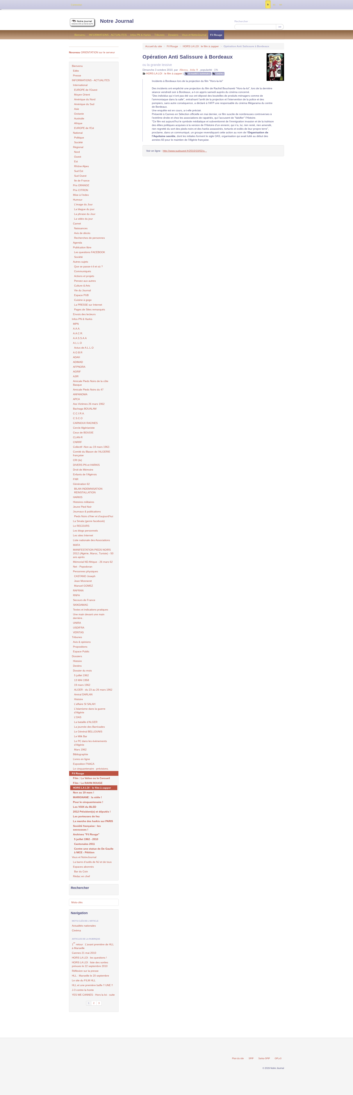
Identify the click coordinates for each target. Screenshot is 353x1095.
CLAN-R (78, 437)
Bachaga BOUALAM (85, 408)
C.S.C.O (78, 418)
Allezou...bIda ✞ (188, 69)
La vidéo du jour (83, 218)
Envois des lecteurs (84, 314)
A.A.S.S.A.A (80, 338)
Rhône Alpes (81, 166)
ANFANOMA (80, 394)
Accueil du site (153, 46)
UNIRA (77, 622)
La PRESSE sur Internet (88, 304)
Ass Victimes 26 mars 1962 (89, 403)
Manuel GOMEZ (83, 585)
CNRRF (77, 442)
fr (268, 4)
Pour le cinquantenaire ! (88, 802)
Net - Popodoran (82, 566)
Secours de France (84, 600)
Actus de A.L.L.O (84, 347)
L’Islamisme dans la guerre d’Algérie (89, 710)
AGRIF (77, 371)
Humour (77, 199)
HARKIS (77, 497)
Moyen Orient (82, 94)
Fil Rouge (216, 34)
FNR (75, 479)
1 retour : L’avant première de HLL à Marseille (93, 946)
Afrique (78, 123)
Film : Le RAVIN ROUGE (87, 782)
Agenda (77, 242)
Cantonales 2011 (84, 843)
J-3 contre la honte (83, 989)
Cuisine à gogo (83, 299)
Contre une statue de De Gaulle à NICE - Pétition (93, 850)
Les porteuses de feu (86, 816)
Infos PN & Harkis (140, 34)
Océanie (79, 113)
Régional (78, 147)
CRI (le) (77, 460)
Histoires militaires (83, 501)
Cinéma (220, 73)
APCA (76, 399)
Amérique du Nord (84, 99)
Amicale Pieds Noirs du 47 (88, 389)
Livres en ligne (81, 759)
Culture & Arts (82, 285)
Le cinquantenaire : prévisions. (91, 768)
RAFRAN (78, 590)
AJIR (76, 376)
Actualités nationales (199, 73)
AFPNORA (79, 366)
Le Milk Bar (80, 736)
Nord (77, 151)
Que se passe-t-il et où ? (88, 266)
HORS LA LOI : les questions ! (89, 957)
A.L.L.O (77, 342)
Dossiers (173, 34)
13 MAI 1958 (81, 680)
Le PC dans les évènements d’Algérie (90, 743)
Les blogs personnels (85, 530)
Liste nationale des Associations (91, 540)
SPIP (251, 1058)
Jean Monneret (83, 580)
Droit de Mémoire (83, 469)
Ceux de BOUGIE (83, 432)
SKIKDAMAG (80, 604)
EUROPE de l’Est (84, 128)
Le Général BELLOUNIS (88, 731)
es (274, 4)
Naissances (81, 228)
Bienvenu (79, 34)
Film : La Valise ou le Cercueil (91, 778)
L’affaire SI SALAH (84, 704)
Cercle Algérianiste (84, 427)
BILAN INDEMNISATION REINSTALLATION (88, 490)
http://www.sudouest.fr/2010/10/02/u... (185, 150)
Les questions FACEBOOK (89, 252)
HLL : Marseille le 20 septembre (90, 975)
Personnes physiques (85, 571)
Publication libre (82, 247)
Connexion (76, 4)
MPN (76, 323)
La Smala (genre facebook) (89, 521)
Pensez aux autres (85, 280)
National (78, 132)
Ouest (77, 156)
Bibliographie (80, 754)
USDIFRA (78, 627)
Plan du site (238, 1058)
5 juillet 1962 (81, 675)
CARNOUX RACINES (85, 423)
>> (279, 26)
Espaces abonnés (83, 866)
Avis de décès (82, 233)
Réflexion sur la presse (85, 970)
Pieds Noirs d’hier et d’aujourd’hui (93, 516)
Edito (76, 70)
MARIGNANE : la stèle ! (87, 797)
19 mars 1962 (82, 684)
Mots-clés (77, 902)
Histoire (77, 661)
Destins (77, 665)
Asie (76, 108)
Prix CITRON (80, 190)
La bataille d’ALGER (85, 722)
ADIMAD (78, 362)
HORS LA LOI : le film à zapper (201, 46)
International (80, 85)
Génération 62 (81, 483)
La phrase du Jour (84, 213)
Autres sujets (80, 261)
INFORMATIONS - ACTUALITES (108, 34)
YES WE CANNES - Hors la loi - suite (93, 994)
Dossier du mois (82, 670)
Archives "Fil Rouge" (86, 834)
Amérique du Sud (84, 104)
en (280, 4)
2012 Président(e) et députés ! (92, 811)
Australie (79, 118)
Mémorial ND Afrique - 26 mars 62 (93, 561)
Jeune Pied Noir (82, 506)
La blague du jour (84, 209)
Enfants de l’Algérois (85, 474)
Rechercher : (241, 21)
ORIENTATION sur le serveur (92, 52)
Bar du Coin (81, 871)
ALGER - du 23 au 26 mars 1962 (93, 689)
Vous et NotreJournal (194, 34)
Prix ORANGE (81, 185)
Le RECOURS (81, 525)
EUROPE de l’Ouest (85, 89)
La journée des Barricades (89, 726)
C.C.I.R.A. (79, 413)
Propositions (80, 646)
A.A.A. (76, 328)
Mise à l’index (81, 194)
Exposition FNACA (83, 763)
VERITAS (78, 632)
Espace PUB (81, 295)
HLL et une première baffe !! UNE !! (92, 985)
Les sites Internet (83, 535)
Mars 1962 (80, 749)
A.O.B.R (77, 352)
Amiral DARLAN (83, 694)
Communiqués (82, 271)
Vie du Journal (82, 290)
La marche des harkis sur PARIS (93, 821)
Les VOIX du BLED (84, 806)
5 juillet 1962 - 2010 (86, 839)
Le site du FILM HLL (84, 980)
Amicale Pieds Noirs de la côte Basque (90, 383)
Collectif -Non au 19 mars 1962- (91, 446)
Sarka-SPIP (264, 1058)
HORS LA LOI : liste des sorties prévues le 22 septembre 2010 (90, 964)
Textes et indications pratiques (90, 609)
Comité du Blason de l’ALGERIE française (91, 453)
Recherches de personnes (89, 237)
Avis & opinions (82, 641)
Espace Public (81, 651)
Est (76, 161)
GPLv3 (278, 1058)
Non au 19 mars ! (83, 792)
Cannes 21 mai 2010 (84, 952)
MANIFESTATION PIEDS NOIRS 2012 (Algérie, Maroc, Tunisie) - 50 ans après (93, 553)
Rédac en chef (81, 876)
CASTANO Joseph (84, 576)
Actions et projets (84, 276)
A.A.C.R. (78, 333)
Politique (79, 137)
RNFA (76, 595)
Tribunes (159, 34)
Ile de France (82, 180)
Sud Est (78, 171)
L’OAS (77, 717)
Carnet (77, 223)
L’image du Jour (83, 204)
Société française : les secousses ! (87, 827)
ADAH (76, 357)
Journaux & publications (87, 511)
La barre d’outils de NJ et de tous (92, 861)
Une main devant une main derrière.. (88, 616)
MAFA (76, 544)
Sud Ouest (80, 175)
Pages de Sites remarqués (89, 309)
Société (78, 142)
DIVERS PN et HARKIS (86, 464)
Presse (77, 75)
